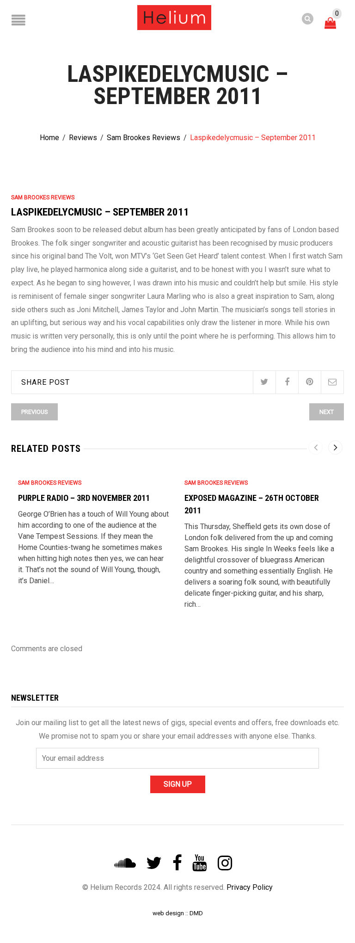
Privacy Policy (249, 887)
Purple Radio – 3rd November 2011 (84, 498)
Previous (34, 411)
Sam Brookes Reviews (143, 137)
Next (326, 411)
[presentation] (315, 447)
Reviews (83, 137)
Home (49, 137)
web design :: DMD (178, 913)
